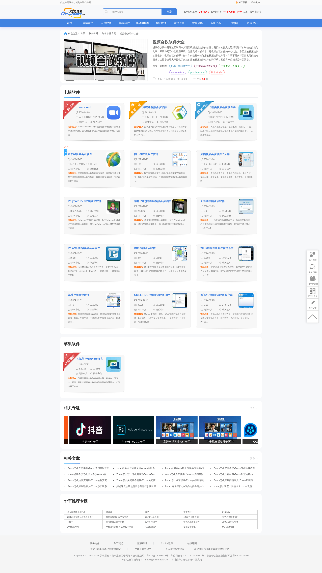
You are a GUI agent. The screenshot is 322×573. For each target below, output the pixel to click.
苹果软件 (124, 23)
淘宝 (147, 512)
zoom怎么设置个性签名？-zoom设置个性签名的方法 (241, 486)
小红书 (70, 522)
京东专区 (187, 512)
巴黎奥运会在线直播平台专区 (233, 66)
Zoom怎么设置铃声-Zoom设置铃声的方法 (235, 474)
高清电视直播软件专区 (172, 441)
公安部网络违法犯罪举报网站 (105, 549)
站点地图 (192, 543)
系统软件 (161, 23)
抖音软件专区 (86, 441)
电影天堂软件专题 (205, 66)
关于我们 (118, 543)
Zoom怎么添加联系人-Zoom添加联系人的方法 (92, 486)
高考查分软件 (73, 527)
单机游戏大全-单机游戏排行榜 (119, 527)
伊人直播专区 (228, 527)
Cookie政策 (167, 543)
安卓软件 (106, 23)
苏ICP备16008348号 (157, 555)
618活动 (226, 512)
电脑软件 (88, 23)
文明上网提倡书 (143, 549)
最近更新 (252, 23)
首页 (69, 23)
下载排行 (234, 23)
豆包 (246, 12)
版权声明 (142, 543)
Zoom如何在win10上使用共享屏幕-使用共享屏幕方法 (193, 468)
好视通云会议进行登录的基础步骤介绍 (136, 486)
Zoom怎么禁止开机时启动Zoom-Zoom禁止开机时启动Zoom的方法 (151, 474)
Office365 (204, 12)
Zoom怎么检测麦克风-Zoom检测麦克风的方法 (92, 480)
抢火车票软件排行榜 (76, 512)
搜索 (169, 11)
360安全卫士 (190, 12)
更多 (253, 408)
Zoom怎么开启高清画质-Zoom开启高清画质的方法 (240, 480)
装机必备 (215, 23)
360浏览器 (216, 12)
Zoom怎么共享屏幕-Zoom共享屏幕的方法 (187, 480)
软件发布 (255, 2)
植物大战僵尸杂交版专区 (117, 517)
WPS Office (229, 12)
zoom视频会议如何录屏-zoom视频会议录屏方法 (141, 468)
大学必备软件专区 (230, 517)
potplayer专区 (197, 72)
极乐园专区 (217, 72)
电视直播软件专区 (215, 441)
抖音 (239, 12)
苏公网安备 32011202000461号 (188, 555)
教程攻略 (197, 23)
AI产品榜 (242, 2)
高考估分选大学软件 (115, 522)
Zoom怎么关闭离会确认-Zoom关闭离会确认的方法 (143, 480)
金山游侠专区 (189, 527)
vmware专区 (177, 72)
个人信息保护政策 (175, 549)
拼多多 (109, 512)
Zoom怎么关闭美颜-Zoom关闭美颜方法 (88, 468)
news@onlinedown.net (157, 559)
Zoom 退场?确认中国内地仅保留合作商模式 (188, 486)
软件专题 (179, 23)
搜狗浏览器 (256, 12)
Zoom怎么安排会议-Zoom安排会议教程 (234, 468)
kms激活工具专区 (152, 517)
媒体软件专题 (109, 33)
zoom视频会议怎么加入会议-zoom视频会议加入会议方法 (97, 474)
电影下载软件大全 (180, 66)
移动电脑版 (142, 23)
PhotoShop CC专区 (129, 441)
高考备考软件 (151, 522)
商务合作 (94, 543)
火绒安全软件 (151, 527)
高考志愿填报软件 (230, 522)
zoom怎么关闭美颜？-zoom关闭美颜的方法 (187, 474)
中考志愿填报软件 (191, 522)
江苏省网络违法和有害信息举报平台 (210, 549)
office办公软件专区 (191, 517)
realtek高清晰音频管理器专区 (80, 517)
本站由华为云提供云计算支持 (187, 559)
